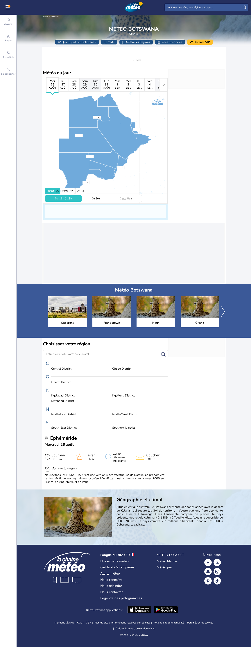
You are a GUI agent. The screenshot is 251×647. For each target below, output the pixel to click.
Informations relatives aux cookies (130, 622)
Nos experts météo (114, 561)
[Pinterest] (208, 581)
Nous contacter (111, 592)
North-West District (125, 414)
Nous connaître (111, 580)
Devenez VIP (202, 42)
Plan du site (101, 622)
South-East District (64, 428)
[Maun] (93, 117)
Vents (65, 191)
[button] (117, 167)
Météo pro (164, 567)
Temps (50, 191)
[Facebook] (208, 562)
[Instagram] (217, 571)
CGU (80, 622)
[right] (163, 85)
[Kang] (86, 156)
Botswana (55, 16)
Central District (61, 369)
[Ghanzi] (75, 135)
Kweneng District (62, 401)
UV (78, 191)
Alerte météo (110, 573)
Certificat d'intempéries (117, 567)
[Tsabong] (82, 182)
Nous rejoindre (111, 586)
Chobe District (121, 369)
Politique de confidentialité (169, 622)
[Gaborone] (117, 167)
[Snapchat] (208, 571)
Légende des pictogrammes (121, 598)
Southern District (123, 428)
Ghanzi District (61, 382)
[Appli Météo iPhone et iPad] (139, 610)
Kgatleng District (123, 395)
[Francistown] (133, 130)
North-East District (63, 414)
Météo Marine (167, 561)
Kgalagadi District (63, 395)
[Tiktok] (217, 581)
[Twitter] (217, 562)
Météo (45, 16)
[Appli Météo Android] (166, 610)
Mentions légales (64, 622)
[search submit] (244, 7)
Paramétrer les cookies (200, 622)
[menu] (8, 7)
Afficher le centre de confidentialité (135, 628)
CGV (88, 622)
